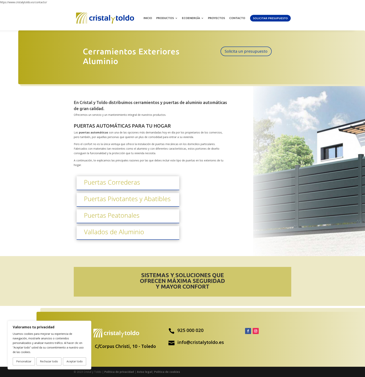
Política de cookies (167, 372)
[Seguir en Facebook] (248, 331)
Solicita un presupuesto (246, 51)
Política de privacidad (119, 372)
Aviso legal (144, 372)
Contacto (237, 18)
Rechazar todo (49, 361)
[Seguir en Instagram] (256, 331)
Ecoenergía (191, 18)
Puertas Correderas (112, 182)
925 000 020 (190, 330)
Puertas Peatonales (112, 215)
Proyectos (216, 18)
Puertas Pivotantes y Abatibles (127, 198)
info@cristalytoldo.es (200, 342)
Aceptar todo (75, 361)
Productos (165, 18)
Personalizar (23, 361)
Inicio (148, 18)
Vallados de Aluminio (114, 232)
